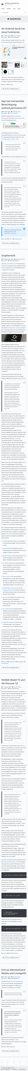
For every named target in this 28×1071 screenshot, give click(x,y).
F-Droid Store (17, 118)
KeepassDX (6, 555)
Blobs (13, 289)
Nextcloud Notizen (8, 590)
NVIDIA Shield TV (13, 953)
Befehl (3, 923)
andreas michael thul (12, 3)
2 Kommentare (14, 113)
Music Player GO (7, 576)
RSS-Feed (15, 1069)
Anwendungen (17, 35)
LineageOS (4, 270)
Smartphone (4, 663)
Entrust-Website (5, 1002)
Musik (2, 8)
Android (5, 84)
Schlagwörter (6, 1069)
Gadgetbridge (6, 548)
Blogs (15, 376)
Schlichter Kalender (8, 622)
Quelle (17, 172)
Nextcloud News (14, 588)
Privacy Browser (7, 609)
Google (11, 84)
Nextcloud (5, 588)
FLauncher (18, 767)
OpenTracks (6, 597)
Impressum (22, 1069)
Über (19, 8)
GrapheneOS (16, 135)
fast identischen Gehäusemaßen (16, 328)
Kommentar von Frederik (10, 233)
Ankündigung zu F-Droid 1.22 (9, 139)
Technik (9, 8)
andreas (5, 37)
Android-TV (14, 695)
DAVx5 (4, 541)
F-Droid (11, 239)
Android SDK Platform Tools (11, 862)
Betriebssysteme (20, 259)
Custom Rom (19, 1004)
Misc (14, 8)
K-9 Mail (5, 563)
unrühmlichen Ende (11, 263)
